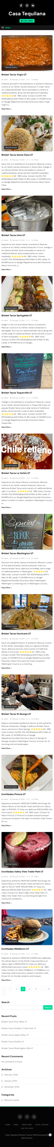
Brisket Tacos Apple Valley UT (15, 1035)
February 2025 (11, 1074)
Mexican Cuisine (11, 67)
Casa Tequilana (27, 13)
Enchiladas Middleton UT (15, 948)
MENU (16, 1125)
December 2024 (11, 1087)
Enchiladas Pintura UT (14, 794)
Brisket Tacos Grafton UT (13, 1041)
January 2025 (10, 1081)
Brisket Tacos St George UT (16, 714)
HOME (7, 1125)
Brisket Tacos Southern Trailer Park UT (19, 1028)
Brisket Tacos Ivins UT (13, 235)
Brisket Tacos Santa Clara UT (17, 154)
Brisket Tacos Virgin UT (14, 74)
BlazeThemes (26, 1138)
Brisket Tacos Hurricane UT (16, 633)
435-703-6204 (27, 1128)
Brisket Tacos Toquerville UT (17, 392)
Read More (6, 109)
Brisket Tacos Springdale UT (17, 315)
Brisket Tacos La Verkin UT (16, 473)
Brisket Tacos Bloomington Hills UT (17, 1048)
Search (6, 1002)
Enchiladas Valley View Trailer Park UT (22, 871)
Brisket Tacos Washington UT (17, 553)
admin (6, 80)
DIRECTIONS (27, 1125)
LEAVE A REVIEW (42, 1125)
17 (48, 989)
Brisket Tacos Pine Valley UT (14, 1021)
